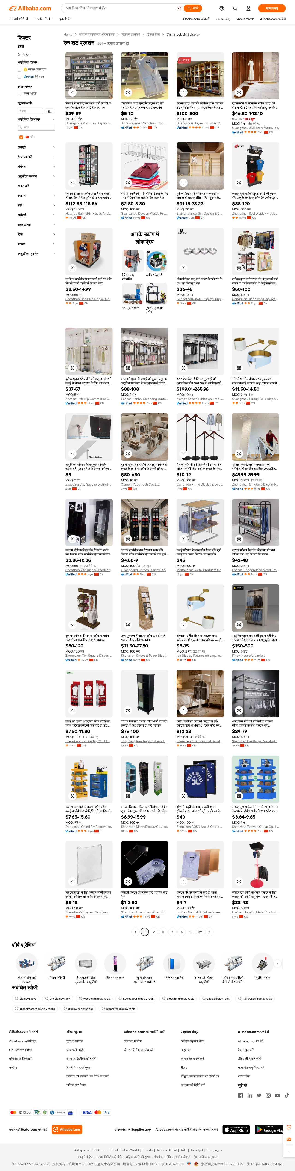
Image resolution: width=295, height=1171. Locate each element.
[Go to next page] (209, 932)
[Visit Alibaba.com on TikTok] (286, 1095)
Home (68, 34)
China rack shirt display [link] (183, 34)
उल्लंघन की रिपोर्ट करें (193, 1085)
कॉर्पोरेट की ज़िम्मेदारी (20, 1059)
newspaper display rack (138, 998)
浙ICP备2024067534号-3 (265, 1164)
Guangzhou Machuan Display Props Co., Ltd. (89, 123)
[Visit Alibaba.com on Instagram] (268, 1095)
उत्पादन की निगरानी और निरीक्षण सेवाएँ (87, 1076)
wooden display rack (96, 998)
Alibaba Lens (28, 1129)
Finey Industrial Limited (249, 655)
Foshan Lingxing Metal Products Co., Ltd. (255, 912)
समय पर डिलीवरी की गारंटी (81, 1059)
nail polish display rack (257, 998)
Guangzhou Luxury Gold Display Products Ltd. (255, 399)
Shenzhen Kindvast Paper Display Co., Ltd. (144, 655)
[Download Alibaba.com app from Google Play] (270, 1129)
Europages (214, 1150)
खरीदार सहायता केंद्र (192, 1041)
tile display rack (60, 998)
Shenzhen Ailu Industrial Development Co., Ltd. (200, 741)
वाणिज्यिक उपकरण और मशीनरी (97, 34)
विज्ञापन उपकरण (130, 34)
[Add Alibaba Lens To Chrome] (67, 1129)
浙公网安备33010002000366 (222, 1164)
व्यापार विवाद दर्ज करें (192, 1059)
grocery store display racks (37, 1008)
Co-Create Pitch (21, 1050)
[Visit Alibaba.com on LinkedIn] (250, 1095)
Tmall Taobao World (125, 1150)
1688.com (100, 1150)
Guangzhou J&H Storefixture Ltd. (255, 128)
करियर (13, 1067)
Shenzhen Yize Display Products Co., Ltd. (89, 570)
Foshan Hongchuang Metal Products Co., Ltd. (255, 570)
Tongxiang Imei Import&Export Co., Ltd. (144, 741)
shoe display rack (218, 998)
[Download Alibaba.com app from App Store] (236, 1129)
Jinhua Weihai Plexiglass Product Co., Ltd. (144, 123)
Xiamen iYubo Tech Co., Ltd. (140, 484)
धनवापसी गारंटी (75, 1050)
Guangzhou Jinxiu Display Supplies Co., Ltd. (200, 299)
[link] (289, 1127)
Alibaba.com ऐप (167, 1129)
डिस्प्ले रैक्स (153, 34)
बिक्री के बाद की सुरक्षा (78, 1067)
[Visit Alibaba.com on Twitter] (259, 1095)
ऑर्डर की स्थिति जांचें (249, 1059)
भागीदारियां (244, 1076)
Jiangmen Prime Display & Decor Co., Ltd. (200, 484)
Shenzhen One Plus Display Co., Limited (89, 299)
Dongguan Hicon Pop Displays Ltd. (255, 299)
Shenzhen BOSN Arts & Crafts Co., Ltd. (200, 826)
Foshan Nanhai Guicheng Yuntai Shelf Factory (144, 399)
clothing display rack (180, 998)
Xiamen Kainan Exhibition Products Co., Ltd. (200, 399)
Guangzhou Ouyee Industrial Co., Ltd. (200, 123)
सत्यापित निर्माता (133, 1041)
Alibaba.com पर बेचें (250, 1041)
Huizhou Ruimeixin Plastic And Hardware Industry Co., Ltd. (89, 213)
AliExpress (81, 1150)
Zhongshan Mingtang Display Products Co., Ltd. (255, 484)
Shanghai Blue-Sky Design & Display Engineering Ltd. (200, 213)
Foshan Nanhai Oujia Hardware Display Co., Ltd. (200, 912)
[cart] (235, 9)
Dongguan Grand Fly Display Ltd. (88, 826)
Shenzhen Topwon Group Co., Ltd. (255, 826)
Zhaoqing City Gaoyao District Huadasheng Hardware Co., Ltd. (89, 484)
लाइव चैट (186, 1050)
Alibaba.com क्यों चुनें (22, 1041)
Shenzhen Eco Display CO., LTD (87, 741)
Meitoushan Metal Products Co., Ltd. (200, 570)
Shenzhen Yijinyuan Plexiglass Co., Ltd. (89, 912)
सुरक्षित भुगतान (74, 1041)
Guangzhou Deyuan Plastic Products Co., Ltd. (144, 213)
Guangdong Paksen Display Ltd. (143, 570)
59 (200, 931)
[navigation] (35, 484)
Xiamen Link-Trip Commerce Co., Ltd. (89, 399)
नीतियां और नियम (76, 1085)
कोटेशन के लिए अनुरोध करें (138, 1050)
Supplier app (141, 1129)
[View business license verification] (189, 1164)
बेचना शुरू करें (246, 1050)
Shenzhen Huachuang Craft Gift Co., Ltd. (144, 912)
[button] (179, 8)
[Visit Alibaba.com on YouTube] (277, 1095)
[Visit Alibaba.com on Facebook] (240, 1095)
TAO (183, 1150)
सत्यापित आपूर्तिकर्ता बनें (251, 1067)
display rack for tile (80, 1008)
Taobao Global (166, 1150)
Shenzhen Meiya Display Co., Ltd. (144, 826)
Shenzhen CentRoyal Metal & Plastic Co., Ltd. (255, 741)
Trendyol (196, 1150)
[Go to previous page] (135, 932)
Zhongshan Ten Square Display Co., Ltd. (89, 655)
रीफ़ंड (184, 1067)
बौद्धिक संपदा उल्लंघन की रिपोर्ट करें (200, 1076)
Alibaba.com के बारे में (23, 1031)
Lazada (148, 1150)
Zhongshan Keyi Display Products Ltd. (255, 213)
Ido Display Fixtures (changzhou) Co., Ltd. (200, 655)
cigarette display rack (120, 1008)
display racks (28, 998)
